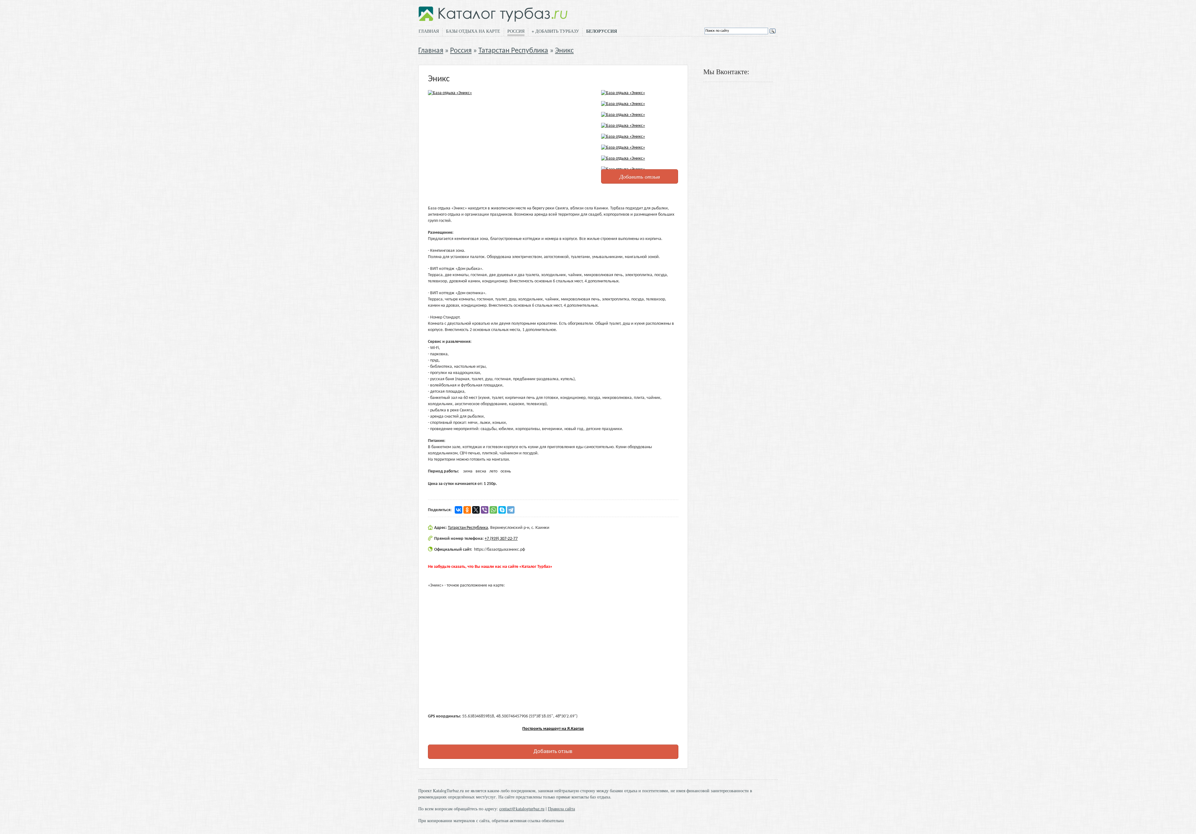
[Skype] (502, 510)
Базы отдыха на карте (473, 31)
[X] (476, 510)
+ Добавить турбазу (555, 31)
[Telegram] (511, 510)
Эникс (564, 51)
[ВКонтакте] (458, 510)
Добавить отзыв (639, 176)
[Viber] (484, 510)
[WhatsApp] (493, 510)
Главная (429, 31)
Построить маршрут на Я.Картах (553, 728)
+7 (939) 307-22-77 (501, 538)
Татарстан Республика (513, 51)
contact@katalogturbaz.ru (521, 809)
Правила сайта (561, 809)
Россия (515, 31)
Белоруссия (601, 31)
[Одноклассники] (467, 510)
